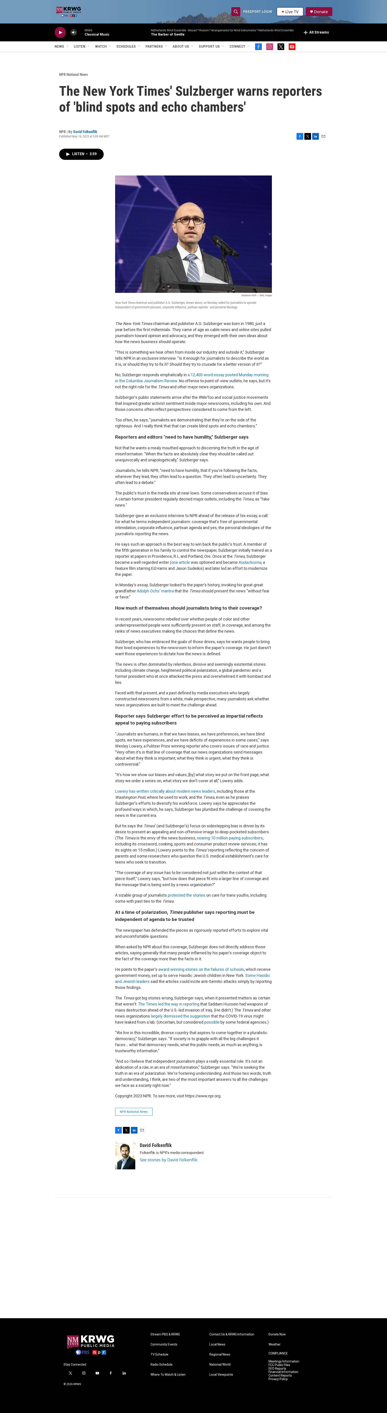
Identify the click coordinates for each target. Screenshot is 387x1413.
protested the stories (186, 895)
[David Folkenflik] (125, 1156)
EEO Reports (277, 1368)
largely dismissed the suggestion (181, 1016)
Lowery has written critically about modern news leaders (165, 791)
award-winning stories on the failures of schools (201, 969)
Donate (321, 11)
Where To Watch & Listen (167, 1374)
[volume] (73, 32)
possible (211, 1022)
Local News (217, 1344)
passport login (257, 11)
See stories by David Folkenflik (169, 1159)
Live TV (292, 11)
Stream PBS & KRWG (165, 1334)
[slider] (81, 32)
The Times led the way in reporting (168, 1004)
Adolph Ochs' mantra (155, 591)
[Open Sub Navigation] (67, 46)
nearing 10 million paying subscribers (230, 838)
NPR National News (73, 74)
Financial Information (283, 1372)
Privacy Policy (278, 1379)
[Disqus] (193, 1258)
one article (180, 562)
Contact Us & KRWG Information (231, 1334)
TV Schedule (159, 1354)
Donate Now (277, 1334)
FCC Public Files (279, 1365)
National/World (219, 1364)
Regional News (219, 1354)
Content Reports (280, 1375)
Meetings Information (284, 1361)
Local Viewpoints (221, 1374)
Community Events (163, 1344)
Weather (275, 1344)
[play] (60, 32)
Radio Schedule (161, 1364)
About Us (181, 46)
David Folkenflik (85, 131)
